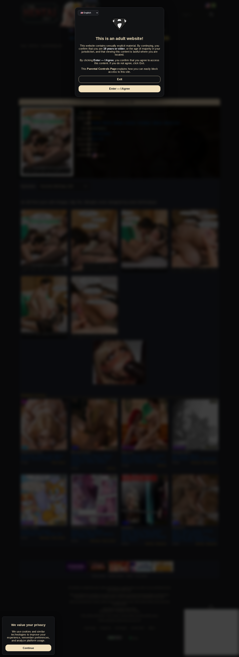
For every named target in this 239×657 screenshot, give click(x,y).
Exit (119, 79)
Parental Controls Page (102, 68)
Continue (28, 647)
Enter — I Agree (119, 88)
